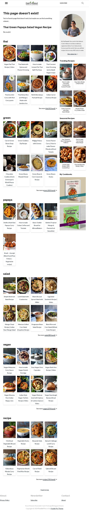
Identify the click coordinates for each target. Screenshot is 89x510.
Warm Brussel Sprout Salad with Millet (37, 299)
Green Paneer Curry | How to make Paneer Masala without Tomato (51, 146)
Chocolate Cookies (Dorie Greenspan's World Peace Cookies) (9, 179)
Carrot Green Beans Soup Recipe (9, 143)
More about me (72, 54)
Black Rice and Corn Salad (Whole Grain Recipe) (51, 327)
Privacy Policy (4, 500)
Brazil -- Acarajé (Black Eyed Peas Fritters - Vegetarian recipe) (9, 258)
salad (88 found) (50, 335)
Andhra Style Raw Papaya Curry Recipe (9, 225)
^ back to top (44, 490)
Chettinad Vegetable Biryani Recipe (9, 443)
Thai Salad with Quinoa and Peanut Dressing (23, 67)
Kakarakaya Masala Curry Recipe (9, 471)
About (63, 500)
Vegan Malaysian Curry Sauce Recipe (9, 370)
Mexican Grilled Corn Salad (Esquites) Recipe (23, 327)
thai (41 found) (50, 108)
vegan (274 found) (49, 409)
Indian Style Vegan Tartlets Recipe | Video (23, 398)
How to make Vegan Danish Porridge (23, 370)
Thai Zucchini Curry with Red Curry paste (9, 97)
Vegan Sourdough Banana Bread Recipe (51, 398)
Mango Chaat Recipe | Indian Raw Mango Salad (9, 327)
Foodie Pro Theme (57, 508)
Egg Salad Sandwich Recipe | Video (51, 299)
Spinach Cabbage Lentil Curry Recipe (51, 443)
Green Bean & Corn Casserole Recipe (37, 177)
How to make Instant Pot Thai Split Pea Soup (37, 67)
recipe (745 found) (49, 479)
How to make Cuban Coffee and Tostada (23, 225)
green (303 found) (49, 190)
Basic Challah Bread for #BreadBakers (37, 225)
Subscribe (34, 500)
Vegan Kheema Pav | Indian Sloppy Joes (9, 398)
